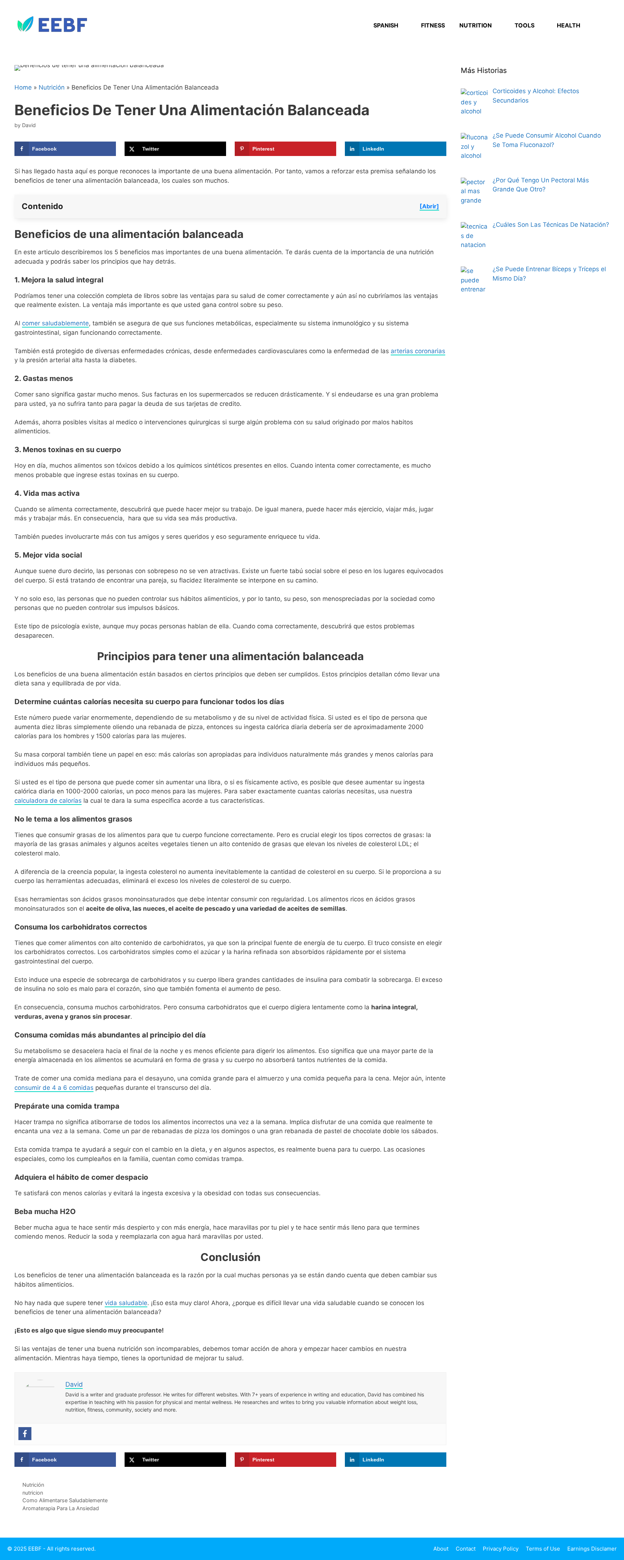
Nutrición (52, 87)
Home (23, 87)
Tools (524, 25)
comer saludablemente (55, 323)
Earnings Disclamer (592, 1548)
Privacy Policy (501, 1548)
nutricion (32, 1493)
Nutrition (475, 25)
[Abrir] (429, 206)
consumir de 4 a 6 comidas (54, 1087)
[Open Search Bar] (599, 25)
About (440, 1548)
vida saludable (126, 1302)
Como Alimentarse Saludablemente (65, 1500)
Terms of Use (543, 1548)
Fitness (433, 25)
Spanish (385, 25)
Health (568, 25)
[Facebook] (24, 1433)
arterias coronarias (418, 351)
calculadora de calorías (48, 800)
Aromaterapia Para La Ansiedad (60, 1508)
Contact (466, 1548)
